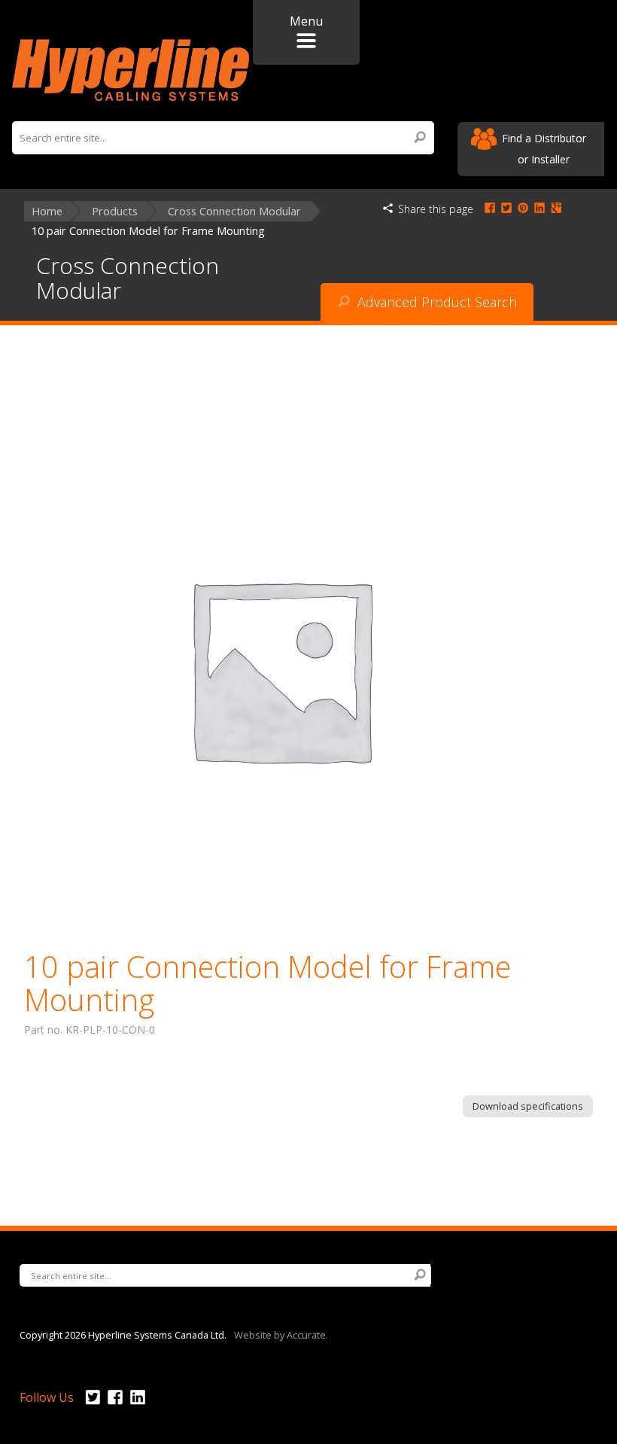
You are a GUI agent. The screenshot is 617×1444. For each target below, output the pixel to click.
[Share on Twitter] (506, 209)
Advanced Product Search (435, 302)
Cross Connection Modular (234, 211)
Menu (306, 21)
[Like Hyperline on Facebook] (115, 1405)
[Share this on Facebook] (490, 209)
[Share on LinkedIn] (539, 209)
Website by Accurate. (281, 1334)
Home (47, 211)
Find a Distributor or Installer (544, 148)
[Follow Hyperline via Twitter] (92, 1405)
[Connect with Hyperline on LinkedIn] (137, 1405)
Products (115, 211)
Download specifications (528, 1106)
